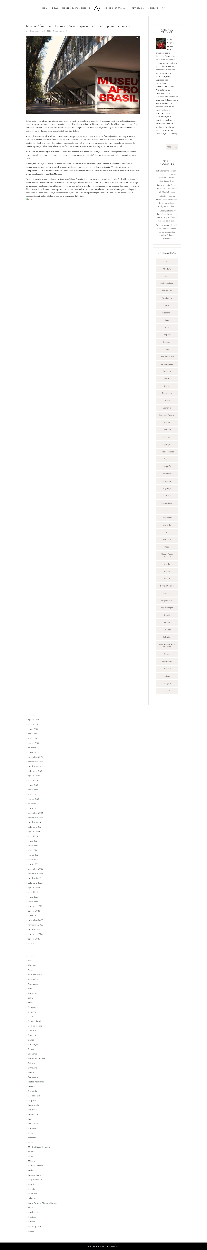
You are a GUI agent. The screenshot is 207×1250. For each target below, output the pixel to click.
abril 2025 (32, 794)
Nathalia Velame (167, 586)
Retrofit (167, 615)
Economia (167, 408)
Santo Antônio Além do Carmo (167, 645)
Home (45, 8)
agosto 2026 (34, 720)
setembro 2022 (35, 906)
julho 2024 (33, 836)
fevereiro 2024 (35, 859)
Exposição (167, 444)
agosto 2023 (34, 887)
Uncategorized (60, 31)
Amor (167, 276)
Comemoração (167, 364)
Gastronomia (167, 474)
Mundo (167, 564)
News (55, 8)
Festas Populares (167, 452)
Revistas (137, 8)
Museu (167, 571)
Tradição (167, 669)
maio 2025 (33, 790)
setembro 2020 (35, 934)
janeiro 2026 (34, 752)
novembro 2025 (35, 762)
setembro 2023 (35, 883)
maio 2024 (33, 845)
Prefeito (166, 593)
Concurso (167, 379)
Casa (167, 349)
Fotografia (167, 466)
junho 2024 (33, 841)
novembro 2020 (35, 925)
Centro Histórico (167, 357)
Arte (167, 305)
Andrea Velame (166, 283)
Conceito (167, 371)
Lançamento (167, 518)
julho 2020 (33, 943)
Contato (153, 8)
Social (166, 654)
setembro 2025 (35, 771)
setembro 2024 (35, 827)
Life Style (167, 525)
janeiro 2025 (34, 808)
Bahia (167, 320)
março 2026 (33, 743)
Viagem (167, 691)
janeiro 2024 (34, 864)
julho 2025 (33, 780)
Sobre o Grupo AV (114, 8)
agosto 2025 (34, 776)
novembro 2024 (35, 817)
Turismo (166, 676)
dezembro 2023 (35, 869)
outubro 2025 (34, 766)
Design (167, 400)
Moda (166, 547)
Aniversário (167, 291)
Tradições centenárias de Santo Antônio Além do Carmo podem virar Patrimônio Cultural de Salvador (167, 232)
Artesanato (167, 313)
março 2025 (33, 799)
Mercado (167, 539)
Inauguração (167, 488)
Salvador (167, 637)
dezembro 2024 (35, 813)
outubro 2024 (34, 822)
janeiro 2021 (33, 915)
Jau (167, 510)
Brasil (167, 327)
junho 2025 (33, 785)
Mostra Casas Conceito (76, 8)
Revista (167, 622)
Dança (167, 386)
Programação (166, 601)
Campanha (167, 335)
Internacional (167, 503)
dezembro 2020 (35, 920)
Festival (167, 459)
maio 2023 (33, 901)
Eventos (166, 437)
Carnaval (167, 342)
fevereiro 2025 (35, 803)
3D (167, 261)
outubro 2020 (34, 929)
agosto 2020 (34, 939)
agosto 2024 (34, 831)
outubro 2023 (34, 878)
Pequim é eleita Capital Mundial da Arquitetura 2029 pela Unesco (167, 188)
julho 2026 (33, 724)
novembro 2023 (35, 873)
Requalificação (167, 608)
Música (167, 578)
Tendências (167, 661)
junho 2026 (33, 729)
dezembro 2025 (35, 757)
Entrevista (167, 430)
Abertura (167, 269)
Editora (167, 423)
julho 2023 (33, 892)
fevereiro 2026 (35, 748)
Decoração (167, 393)
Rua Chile (167, 630)
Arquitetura (167, 298)
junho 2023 (33, 897)
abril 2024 (32, 850)
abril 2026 (32, 738)
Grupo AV (34, 31)
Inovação (167, 496)
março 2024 (33, 855)
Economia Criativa (166, 415)
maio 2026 (33, 734)
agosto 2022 (34, 911)
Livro (167, 532)
